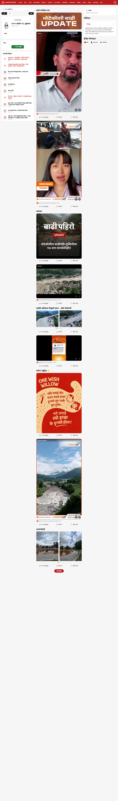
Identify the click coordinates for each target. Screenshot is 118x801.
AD (10, 13)
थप (101, 2)
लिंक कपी (75, 117)
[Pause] (59, 71)
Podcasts (72, 2)
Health (44, 2)
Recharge (36, 2)
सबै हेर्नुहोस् (59, 571)
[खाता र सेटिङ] (115, 2)
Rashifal (64, 2)
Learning (95, 2)
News (84, 2)
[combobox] (100, 24)
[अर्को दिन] (30, 19)
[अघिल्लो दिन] (4, 19)
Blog (89, 2)
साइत (5, 33)
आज (31, 13)
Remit (20, 2)
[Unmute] (76, 110)
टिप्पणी (60, 117)
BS (4, 13)
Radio (79, 2)
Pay (25, 2)
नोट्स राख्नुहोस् (18, 47)
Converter (57, 2)
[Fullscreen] (79, 110)
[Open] (59, 20)
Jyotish (50, 2)
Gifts (30, 2)
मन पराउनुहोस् (44, 117)
